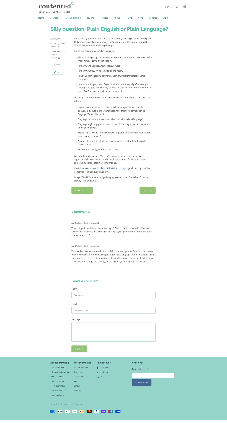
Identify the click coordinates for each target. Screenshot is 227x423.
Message (75, 319)
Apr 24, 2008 (76, 223)
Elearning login (57, 395)
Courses (54, 17)
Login (165, 17)
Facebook (104, 367)
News (140, 17)
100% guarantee (57, 386)
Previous (83, 190)
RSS (102, 376)
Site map (77, 390)
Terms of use (56, 390)
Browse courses (57, 367)
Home (41, 17)
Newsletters (79, 376)
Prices (105, 17)
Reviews (90, 17)
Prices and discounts (59, 372)
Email (74, 304)
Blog (130, 17)
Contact (153, 17)
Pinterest (104, 372)
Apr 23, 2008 (76, 246)
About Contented (81, 367)
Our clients (78, 372)
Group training (73, 17)
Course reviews (57, 381)
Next (146, 190)
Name (74, 288)
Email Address (140, 369)
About (117, 17)
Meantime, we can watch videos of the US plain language (102, 168)
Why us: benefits (57, 376)
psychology (55, 57)
